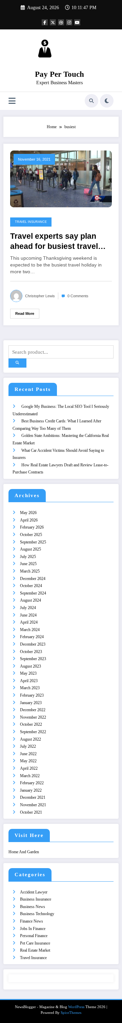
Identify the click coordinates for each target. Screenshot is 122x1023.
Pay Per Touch (59, 74)
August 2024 (30, 600)
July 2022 (28, 746)
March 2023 (30, 687)
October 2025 (31, 534)
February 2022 (32, 783)
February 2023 (32, 695)
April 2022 (29, 768)
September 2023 (33, 658)
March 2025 (30, 571)
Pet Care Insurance (35, 943)
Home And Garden (23, 852)
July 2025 (28, 556)
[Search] (91, 101)
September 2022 (33, 731)
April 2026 (29, 520)
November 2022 (33, 717)
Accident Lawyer (33, 892)
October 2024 (31, 585)
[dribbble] (61, 22)
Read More (24, 313)
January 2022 (31, 790)
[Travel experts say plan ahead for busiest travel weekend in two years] (61, 178)
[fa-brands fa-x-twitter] (53, 22)
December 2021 (32, 797)
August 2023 (30, 666)
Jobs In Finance (32, 928)
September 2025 (33, 542)
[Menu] (12, 101)
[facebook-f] (45, 22)
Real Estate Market (35, 950)
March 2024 (30, 629)
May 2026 (28, 512)
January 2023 (31, 702)
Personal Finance (33, 935)
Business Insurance (35, 899)
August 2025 (30, 549)
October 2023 (31, 651)
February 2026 (32, 527)
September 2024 (33, 593)
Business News (32, 906)
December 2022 (32, 709)
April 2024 (29, 622)
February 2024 (32, 636)
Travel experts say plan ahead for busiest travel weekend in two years (54, 241)
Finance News (31, 921)
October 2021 (31, 812)
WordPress (76, 1007)
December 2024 (32, 578)
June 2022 (28, 753)
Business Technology (37, 913)
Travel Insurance (31, 222)
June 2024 (28, 615)
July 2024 (28, 607)
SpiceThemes (71, 1013)
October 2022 (31, 724)
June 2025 (28, 563)
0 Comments (77, 296)
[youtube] (77, 22)
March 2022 (30, 775)
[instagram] (69, 22)
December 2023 (32, 644)
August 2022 (30, 739)
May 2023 (28, 673)
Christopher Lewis (40, 296)
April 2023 (29, 680)
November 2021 (33, 805)
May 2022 (28, 761)
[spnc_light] (107, 101)
